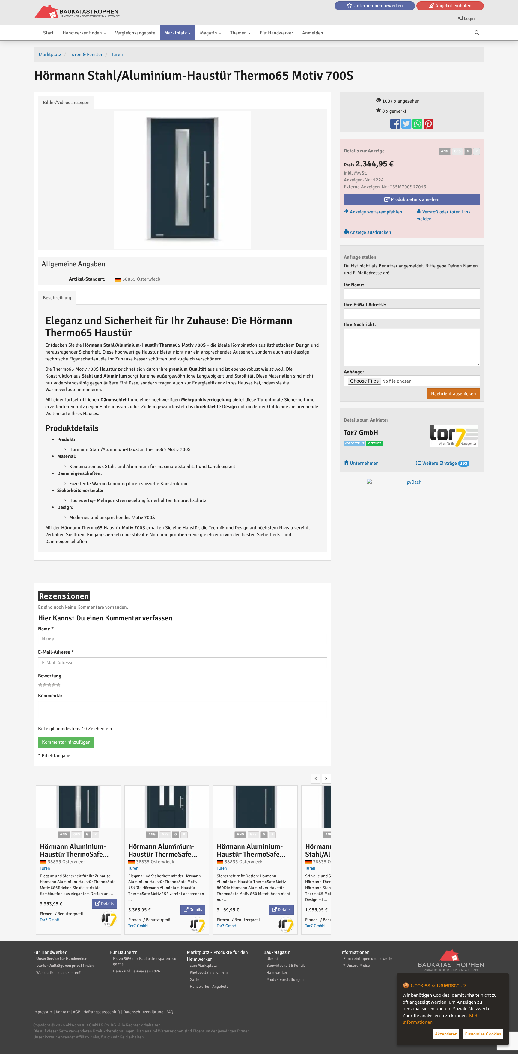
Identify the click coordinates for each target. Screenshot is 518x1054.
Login (469, 19)
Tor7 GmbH (49, 919)
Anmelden (312, 33)
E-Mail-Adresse (56, 652)
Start (48, 33)
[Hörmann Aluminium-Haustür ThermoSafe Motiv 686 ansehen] (78, 807)
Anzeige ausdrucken (370, 232)
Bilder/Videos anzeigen (66, 103)
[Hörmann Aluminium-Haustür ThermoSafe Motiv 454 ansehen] (167, 807)
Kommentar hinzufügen (66, 742)
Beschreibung (57, 298)
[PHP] (77, 12)
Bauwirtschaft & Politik (285, 965)
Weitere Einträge (444, 463)
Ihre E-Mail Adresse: (365, 305)
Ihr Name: (354, 285)
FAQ (169, 1011)
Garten (195, 979)
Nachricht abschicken (453, 394)
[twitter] (406, 127)
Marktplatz (176, 33)
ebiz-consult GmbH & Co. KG (91, 1025)
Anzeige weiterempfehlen (375, 212)
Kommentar (50, 696)
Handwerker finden (83, 33)
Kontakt (63, 1011)
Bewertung (49, 676)
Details (107, 903)
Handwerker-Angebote (209, 986)
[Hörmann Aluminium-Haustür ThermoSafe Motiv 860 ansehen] (255, 807)
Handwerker (276, 972)
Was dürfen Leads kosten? (58, 972)
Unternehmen (364, 463)
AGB (76, 1011)
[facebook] (395, 127)
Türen (45, 868)
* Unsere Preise (356, 965)
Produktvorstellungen (285, 979)
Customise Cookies (483, 1034)
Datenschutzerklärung (143, 1011)
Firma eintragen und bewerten (368, 958)
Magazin (209, 33)
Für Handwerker (276, 33)
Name (46, 629)
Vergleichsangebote (135, 33)
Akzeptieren (446, 1034)
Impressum (43, 1011)
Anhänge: (354, 372)
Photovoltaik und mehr (209, 972)
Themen (239, 33)
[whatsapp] (418, 127)
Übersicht (274, 958)
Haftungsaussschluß (101, 1011)
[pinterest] (428, 127)
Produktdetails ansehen (414, 199)
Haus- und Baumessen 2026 (136, 971)
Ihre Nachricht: (360, 324)
